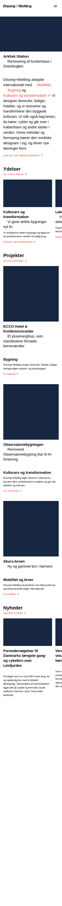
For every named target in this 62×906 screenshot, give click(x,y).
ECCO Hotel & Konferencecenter (23, 336)
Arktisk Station (27, 61)
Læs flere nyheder (13, 613)
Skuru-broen (27, 563)
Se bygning (9, 373)
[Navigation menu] (55, 6)
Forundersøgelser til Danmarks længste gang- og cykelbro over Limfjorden (24, 658)
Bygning (14, 90)
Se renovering (10, 490)
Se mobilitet (9, 594)
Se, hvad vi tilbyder (13, 174)
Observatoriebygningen (27, 451)
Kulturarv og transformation (24, 95)
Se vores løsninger (13, 260)
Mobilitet (44, 85)
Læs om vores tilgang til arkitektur (21, 155)
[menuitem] (17, 6)
